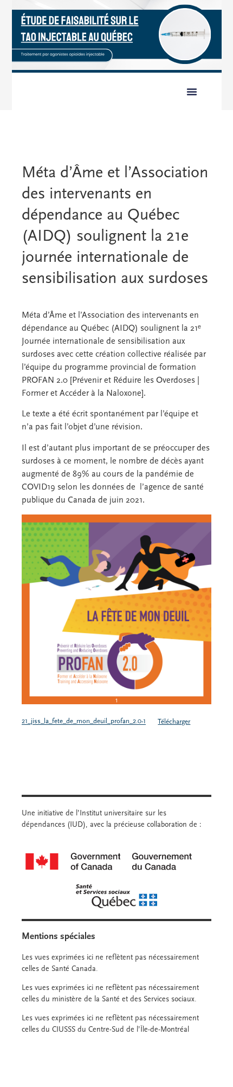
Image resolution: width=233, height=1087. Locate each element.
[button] (192, 91)
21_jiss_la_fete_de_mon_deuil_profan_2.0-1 (84, 721)
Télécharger (174, 721)
